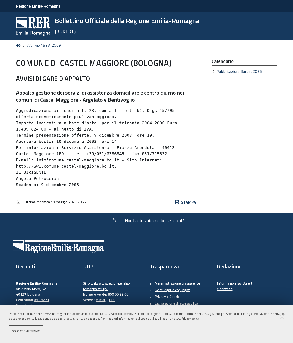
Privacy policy (190, 318)
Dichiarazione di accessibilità (176, 303)
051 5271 (41, 299)
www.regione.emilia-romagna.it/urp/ (106, 285)
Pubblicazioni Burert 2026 (239, 71)
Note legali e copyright (172, 290)
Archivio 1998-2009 (44, 45)
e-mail (101, 299)
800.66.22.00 (118, 294)
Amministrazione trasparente (177, 283)
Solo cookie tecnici (26, 331)
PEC (112, 299)
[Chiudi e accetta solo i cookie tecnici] (282, 316)
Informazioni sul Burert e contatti (234, 285)
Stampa (188, 202)
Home (19, 45)
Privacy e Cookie (167, 296)
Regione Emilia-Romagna (38, 6)
